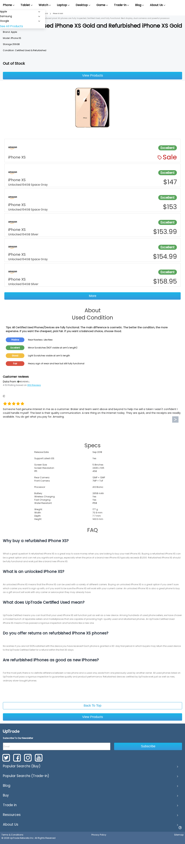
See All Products (11, 26)
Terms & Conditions (12, 834)
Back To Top (92, 705)
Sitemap (179, 834)
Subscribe (148, 746)
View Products (92, 75)
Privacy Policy (98, 834)
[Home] (11, 731)
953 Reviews (34, 385)
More (92, 296)
